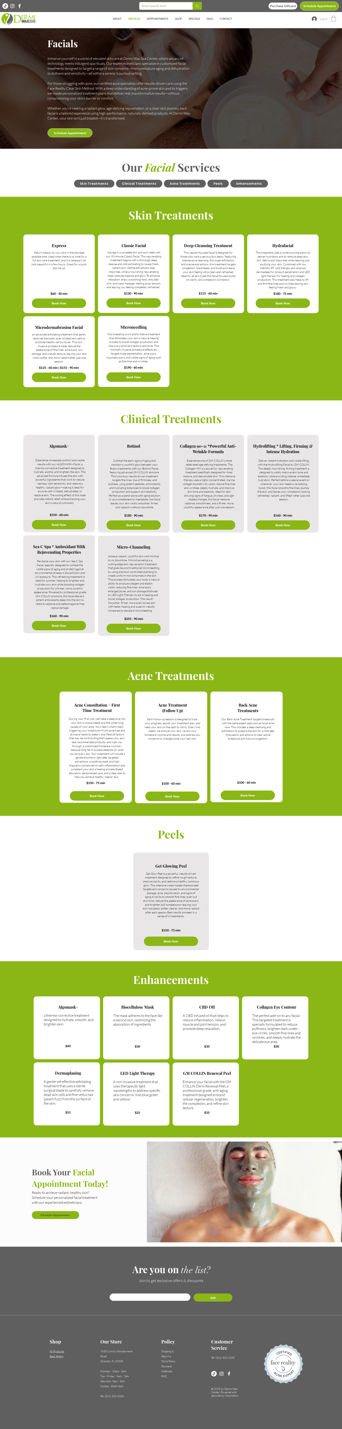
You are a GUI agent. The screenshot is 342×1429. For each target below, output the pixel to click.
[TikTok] (214, 1373)
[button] (333, 19)
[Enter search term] (197, 6)
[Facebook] (19, 6)
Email (114, 1290)
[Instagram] (12, 6)
